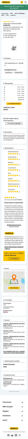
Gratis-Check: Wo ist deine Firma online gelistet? (14, 7)
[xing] (20, 435)
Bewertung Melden (14, 226)
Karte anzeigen (14, 287)
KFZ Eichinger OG (7, 378)
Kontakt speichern (8, 364)
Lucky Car (5, 330)
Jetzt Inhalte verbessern (14, 123)
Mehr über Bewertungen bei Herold (13, 248)
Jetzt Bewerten (14, 258)
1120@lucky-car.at (9, 107)
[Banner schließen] (26, 6)
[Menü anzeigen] (25, 2)
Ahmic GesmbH (7, 383)
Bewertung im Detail (14, 225)
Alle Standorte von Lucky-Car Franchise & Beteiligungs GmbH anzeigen (14, 352)
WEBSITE (5, 109)
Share (5, 366)
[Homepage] (5, 2)
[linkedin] (16, 435)
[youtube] (12, 435)
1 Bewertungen (7, 23)
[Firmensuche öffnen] (21, 2)
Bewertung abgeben (16, 23)
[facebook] (8, 435)
